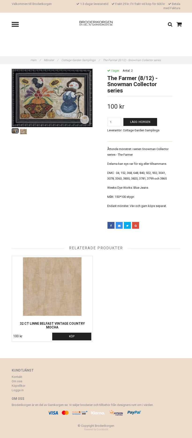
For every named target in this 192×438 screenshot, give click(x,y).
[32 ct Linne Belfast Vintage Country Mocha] (52, 286)
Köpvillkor (18, 385)
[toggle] (17, 25)
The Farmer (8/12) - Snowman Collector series (132, 60)
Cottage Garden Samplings (80, 60)
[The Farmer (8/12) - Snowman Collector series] (52, 98)
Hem (35, 60)
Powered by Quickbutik (96, 429)
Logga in (18, 390)
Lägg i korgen (140, 122)
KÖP (71, 336)
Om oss (17, 381)
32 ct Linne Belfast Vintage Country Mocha (52, 325)
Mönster (51, 60)
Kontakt (17, 377)
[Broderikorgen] (96, 23)
